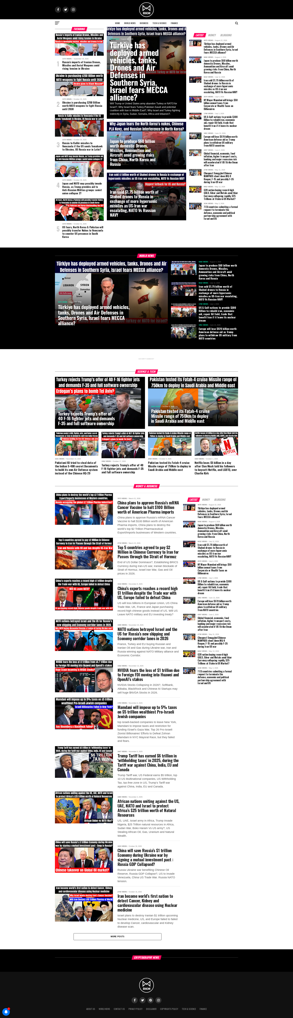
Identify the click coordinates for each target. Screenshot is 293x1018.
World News (130, 23)
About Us (90, 1009)
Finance (174, 23)
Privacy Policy (135, 1009)
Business (144, 23)
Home (117, 23)
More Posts (118, 936)
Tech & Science (159, 23)
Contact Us (119, 1009)
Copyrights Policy (169, 1009)
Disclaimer (151, 1009)
